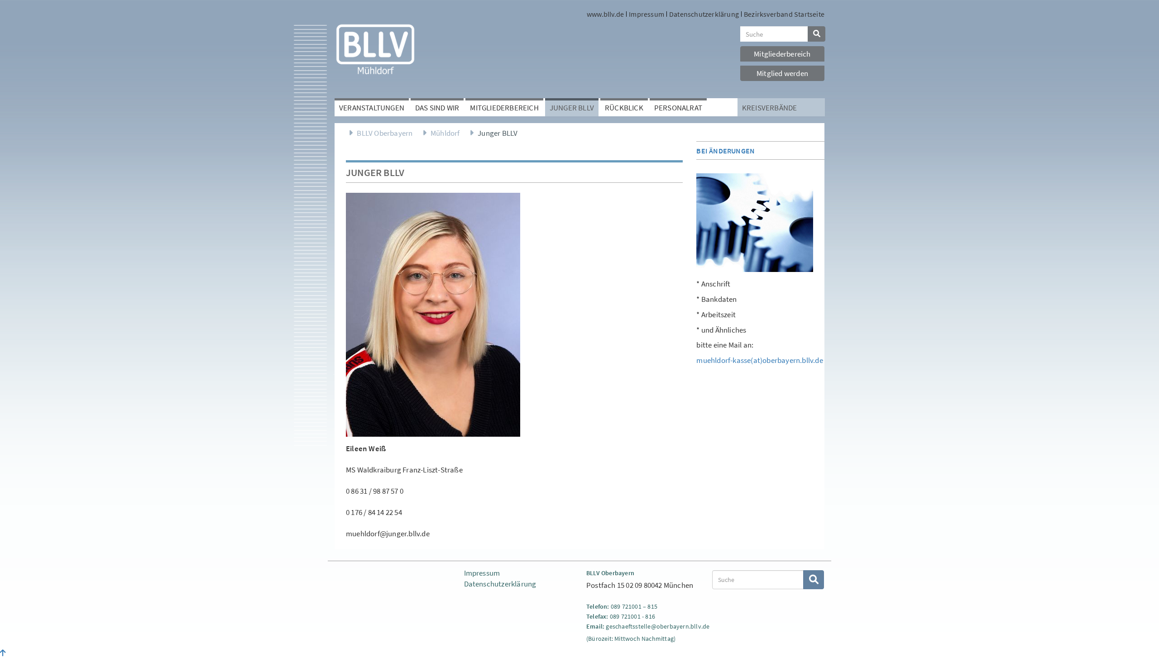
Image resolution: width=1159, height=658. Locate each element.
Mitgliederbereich (782, 54)
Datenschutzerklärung (704, 14)
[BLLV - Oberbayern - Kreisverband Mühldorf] (375, 48)
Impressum (646, 14)
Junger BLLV (572, 108)
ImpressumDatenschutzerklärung (500, 578)
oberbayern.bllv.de (683, 626)
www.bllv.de (605, 14)
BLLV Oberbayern (384, 133)
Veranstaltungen (371, 108)
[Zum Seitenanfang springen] (3, 653)
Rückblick (624, 108)
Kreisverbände (769, 108)
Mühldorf (445, 133)
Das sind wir (437, 108)
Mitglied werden (782, 73)
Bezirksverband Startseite (784, 14)
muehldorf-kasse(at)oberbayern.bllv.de (759, 360)
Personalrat (678, 108)
